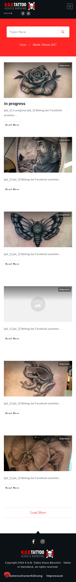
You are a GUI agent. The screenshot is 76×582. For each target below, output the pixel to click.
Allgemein (64, 65)
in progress (14, 103)
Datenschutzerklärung (26, 575)
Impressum (55, 575)
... (16, 115)
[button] (7, 575)
